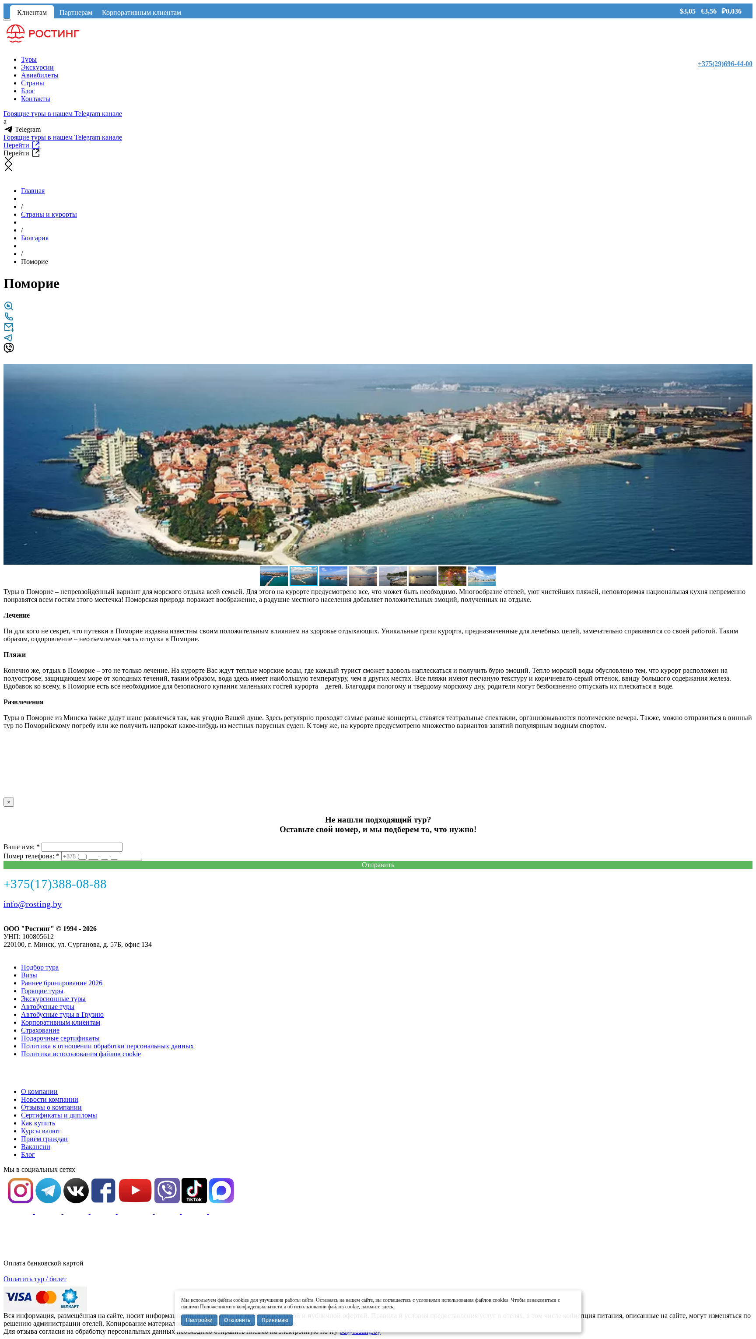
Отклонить (237, 1320)
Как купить (38, 1123)
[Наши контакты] (9, 319)
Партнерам (76, 12)
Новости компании (49, 1099)
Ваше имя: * (22, 846)
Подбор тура (40, 967)
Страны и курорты (49, 214)
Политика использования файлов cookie (81, 1054)
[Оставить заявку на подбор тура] (9, 330)
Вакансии (35, 1146)
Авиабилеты (40, 75)
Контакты (35, 98)
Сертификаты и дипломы (59, 1115)
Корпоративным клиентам (141, 12)
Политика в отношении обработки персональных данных (107, 1046)
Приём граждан (44, 1138)
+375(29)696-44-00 (725, 63)
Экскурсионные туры (53, 998)
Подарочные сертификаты (60, 1038)
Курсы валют (40, 1131)
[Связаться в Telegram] (9, 340)
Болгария (35, 238)
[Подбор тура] (9, 309)
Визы (29, 975)
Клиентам (32, 12)
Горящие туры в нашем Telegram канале (63, 113)
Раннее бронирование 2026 (61, 983)
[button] (745, 372)
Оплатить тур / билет (35, 1279)
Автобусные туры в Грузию (62, 1014)
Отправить (378, 864)
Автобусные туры (47, 1006)
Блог (28, 91)
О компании (39, 1091)
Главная (33, 190)
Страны (32, 83)
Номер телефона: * (32, 856)
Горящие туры (42, 991)
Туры (29, 59)
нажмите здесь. (377, 1307)
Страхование (40, 1030)
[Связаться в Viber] (9, 351)
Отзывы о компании (51, 1107)
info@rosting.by (33, 904)
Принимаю (275, 1320)
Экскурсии (37, 67)
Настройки (199, 1320)
